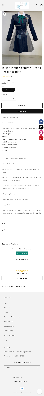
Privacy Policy (8, 331)
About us (7, 308)
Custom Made (8, 90)
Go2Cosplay (19, 392)
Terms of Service (9, 335)
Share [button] (6, 230)
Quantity (4, 94)
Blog (5, 340)
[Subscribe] (37, 367)
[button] (2, 5)
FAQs (3, 223)
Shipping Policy (9, 326)
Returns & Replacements (12, 317)
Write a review (22, 253)
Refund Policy (8, 321)
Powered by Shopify (26, 392)
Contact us (7, 312)
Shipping (4, 82)
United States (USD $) (20, 381)
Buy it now (22, 111)
